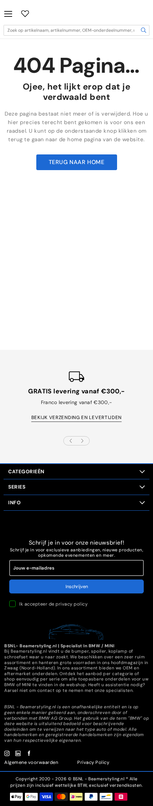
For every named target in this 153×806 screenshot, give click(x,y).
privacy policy (72, 604)
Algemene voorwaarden (31, 762)
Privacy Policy (93, 762)
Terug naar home (77, 162)
